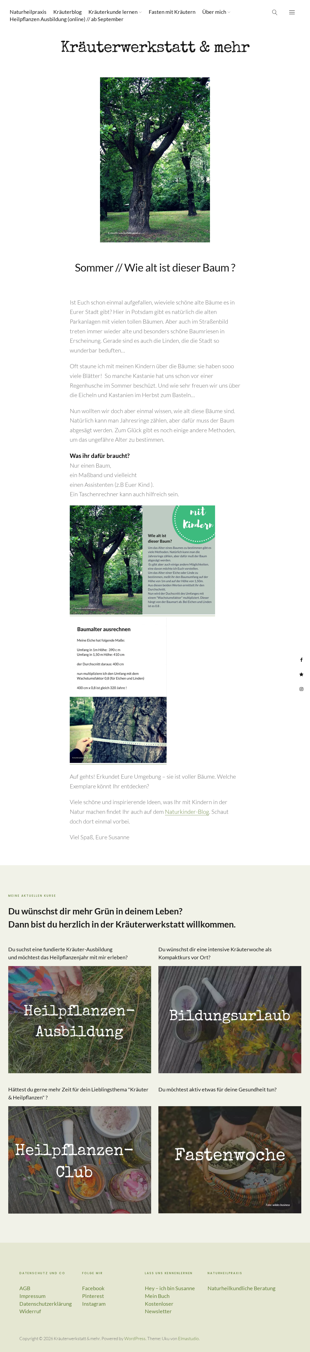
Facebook (301, 659)
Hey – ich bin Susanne (170, 1288)
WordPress (135, 1338)
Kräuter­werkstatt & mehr (155, 48)
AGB (24, 1288)
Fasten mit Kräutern (172, 11)
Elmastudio (188, 1338)
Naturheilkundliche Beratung (241, 1288)
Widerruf (30, 1311)
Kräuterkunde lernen (113, 11)
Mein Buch (157, 1296)
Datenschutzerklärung (45, 1303)
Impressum (32, 1296)
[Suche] (274, 12)
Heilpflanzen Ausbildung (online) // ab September (67, 19)
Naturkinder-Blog (187, 811)
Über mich (214, 11)
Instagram (301, 688)
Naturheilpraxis (28, 11)
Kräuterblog (67, 11)
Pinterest (301, 674)
